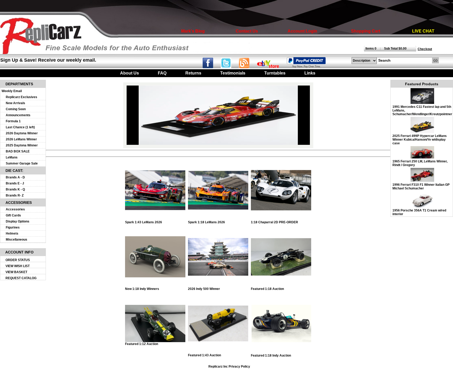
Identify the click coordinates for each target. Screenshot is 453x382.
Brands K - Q (15, 189)
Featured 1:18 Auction (267, 289)
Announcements (18, 115)
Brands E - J (15, 183)
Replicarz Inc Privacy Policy (229, 366)
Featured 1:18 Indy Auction (271, 355)
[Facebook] (211, 67)
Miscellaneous (16, 239)
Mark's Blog (193, 31)
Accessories (15, 209)
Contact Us (247, 31)
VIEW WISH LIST (18, 266)
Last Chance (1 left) (20, 127)
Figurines (13, 227)
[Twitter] (230, 67)
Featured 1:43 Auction (204, 355)
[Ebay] (271, 67)
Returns (193, 73)
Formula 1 (13, 121)
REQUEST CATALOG (21, 278)
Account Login (302, 31)
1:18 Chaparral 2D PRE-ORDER (274, 222)
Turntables (274, 73)
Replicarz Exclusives (21, 97)
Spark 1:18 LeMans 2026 (206, 222)
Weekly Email (12, 91)
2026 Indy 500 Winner (204, 289)
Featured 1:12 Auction (141, 344)
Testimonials (232, 73)
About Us (129, 73)
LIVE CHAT (423, 31)
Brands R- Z (15, 195)
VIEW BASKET (16, 272)
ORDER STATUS (18, 260)
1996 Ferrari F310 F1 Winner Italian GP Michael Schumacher (421, 186)
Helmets (12, 233)
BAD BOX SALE (18, 151)
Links (309, 73)
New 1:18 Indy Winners (142, 289)
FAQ (162, 73)
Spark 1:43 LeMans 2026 (143, 222)
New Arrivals (15, 103)
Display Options (17, 221)
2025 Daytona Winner (22, 145)
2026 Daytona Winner (22, 133)
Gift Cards (13, 215)
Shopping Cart (365, 31)
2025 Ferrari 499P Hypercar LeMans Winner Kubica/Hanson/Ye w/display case (419, 139)
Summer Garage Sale (22, 163)
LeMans (12, 157)
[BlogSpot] (247, 67)
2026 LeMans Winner (21, 139)
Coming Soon (16, 109)
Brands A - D (15, 177)
